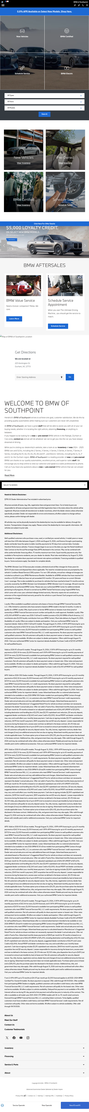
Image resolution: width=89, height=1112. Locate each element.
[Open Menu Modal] (3, 5)
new (33, 435)
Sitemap (40, 1096)
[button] (4, 245)
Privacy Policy (20, 1096)
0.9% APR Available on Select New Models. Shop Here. (44, 11)
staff (40, 426)
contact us (18, 439)
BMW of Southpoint (51, 1083)
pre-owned (43, 435)
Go (70, 377)
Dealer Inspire (58, 1089)
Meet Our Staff (11, 1020)
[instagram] (27, 1037)
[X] (7, 1037)
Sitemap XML (49, 1096)
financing (61, 429)
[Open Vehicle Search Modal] (75, 5)
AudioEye (59, 1096)
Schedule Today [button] (65, 205)
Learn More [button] (14, 319)
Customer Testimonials (15, 1029)
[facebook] (14, 1037)
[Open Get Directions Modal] (87, 5)
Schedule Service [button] (58, 326)
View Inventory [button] (23, 163)
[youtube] (21, 1037)
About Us (9, 1015)
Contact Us (9, 1024)
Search (44, 114)
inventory (62, 447)
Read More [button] (9, 475)
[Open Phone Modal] (83, 5)
